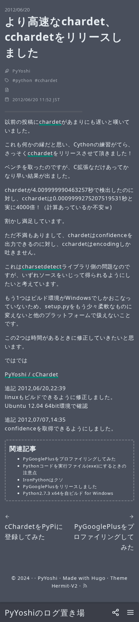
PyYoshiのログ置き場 (45, 612)
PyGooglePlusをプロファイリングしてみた (69, 459)
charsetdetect (41, 266)
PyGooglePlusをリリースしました (60, 486)
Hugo (98, 578)
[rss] (85, 586)
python (24, 80)
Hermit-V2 (65, 586)
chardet (50, 121)
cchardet (48, 80)
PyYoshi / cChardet (31, 374)
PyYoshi (21, 71)
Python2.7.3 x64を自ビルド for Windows (68, 493)
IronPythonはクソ (43, 480)
